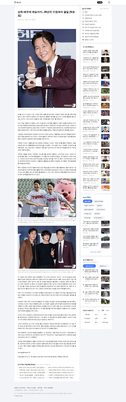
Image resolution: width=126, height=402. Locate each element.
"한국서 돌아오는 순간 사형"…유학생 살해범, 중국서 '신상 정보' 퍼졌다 (32, 372)
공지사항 (39, 388)
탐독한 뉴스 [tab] (103, 266)
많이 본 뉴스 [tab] (89, 266)
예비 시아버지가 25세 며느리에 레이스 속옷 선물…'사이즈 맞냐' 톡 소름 (61, 367)
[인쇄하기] (74, 24)
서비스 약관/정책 (48, 388)
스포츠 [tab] (107, 310)
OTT (105, 318)
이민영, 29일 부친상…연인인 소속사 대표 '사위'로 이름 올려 (61, 370)
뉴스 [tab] (99, 310)
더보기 (95, 252)
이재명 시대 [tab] (87, 213)
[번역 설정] (67, 24)
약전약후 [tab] (97, 213)
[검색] (110, 2)
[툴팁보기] (109, 8)
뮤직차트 (87, 322)
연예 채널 (105, 322)
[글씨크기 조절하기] (71, 24)
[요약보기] (60, 24)
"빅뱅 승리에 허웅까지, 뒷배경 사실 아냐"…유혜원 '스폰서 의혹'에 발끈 (61, 372)
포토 (105, 314)
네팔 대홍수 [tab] (87, 201)
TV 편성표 (87, 318)
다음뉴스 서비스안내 (19, 388)
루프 (96, 322)
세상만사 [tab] (99, 205)
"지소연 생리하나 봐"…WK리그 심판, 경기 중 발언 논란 (32, 378)
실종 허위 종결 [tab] (98, 201)
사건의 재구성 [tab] (101, 209)
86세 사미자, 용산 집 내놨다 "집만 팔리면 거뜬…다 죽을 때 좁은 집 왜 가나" (32, 367)
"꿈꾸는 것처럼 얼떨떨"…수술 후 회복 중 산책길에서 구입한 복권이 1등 (32, 375)
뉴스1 (19, 2)
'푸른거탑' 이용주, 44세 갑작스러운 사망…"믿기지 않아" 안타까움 (32, 370)
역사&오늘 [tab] (87, 218)
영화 (96, 318)
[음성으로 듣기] (64, 24)
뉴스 (96, 314)
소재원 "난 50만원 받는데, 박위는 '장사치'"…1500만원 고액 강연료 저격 (61, 375)
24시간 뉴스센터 (31, 388)
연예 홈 (87, 314)
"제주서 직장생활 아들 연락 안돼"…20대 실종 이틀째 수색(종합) (61, 378)
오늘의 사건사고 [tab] (89, 205)
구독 (100, 2)
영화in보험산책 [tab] (88, 209)
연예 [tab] (103, 310)
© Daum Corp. (18, 396)
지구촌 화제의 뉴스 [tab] (99, 218)
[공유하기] (105, 2)
